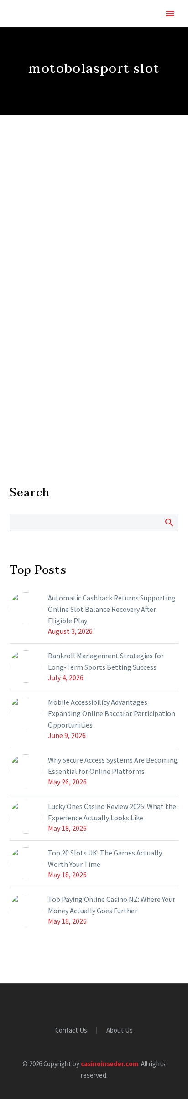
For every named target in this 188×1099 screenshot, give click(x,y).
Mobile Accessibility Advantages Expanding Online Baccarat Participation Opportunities (111, 713)
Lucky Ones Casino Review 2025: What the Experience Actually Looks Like (112, 812)
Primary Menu (170, 13)
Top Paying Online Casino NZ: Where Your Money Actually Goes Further (111, 905)
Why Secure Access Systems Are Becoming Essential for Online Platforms (113, 765)
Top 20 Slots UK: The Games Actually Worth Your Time (105, 858)
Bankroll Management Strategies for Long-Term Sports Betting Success (106, 661)
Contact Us (71, 1030)
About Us (119, 1030)
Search (168, 522)
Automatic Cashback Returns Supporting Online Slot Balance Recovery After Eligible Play (112, 609)
